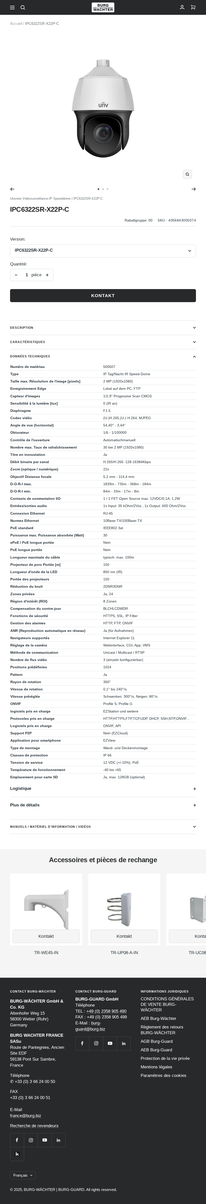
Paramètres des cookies (163, 1075)
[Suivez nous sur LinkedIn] (58, 1140)
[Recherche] (23, 7)
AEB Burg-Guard (156, 1050)
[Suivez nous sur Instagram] (31, 1140)
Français (20, 1175)
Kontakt (103, 295)
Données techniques (30, 356)
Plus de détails (24, 805)
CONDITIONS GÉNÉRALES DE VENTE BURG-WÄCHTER (167, 1004)
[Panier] (193, 7)
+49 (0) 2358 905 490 (106, 1011)
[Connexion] (182, 7)
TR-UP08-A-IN (124, 952)
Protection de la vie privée (165, 1058)
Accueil (16, 23)
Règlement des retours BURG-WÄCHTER (162, 1030)
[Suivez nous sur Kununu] (17, 1154)
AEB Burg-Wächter (158, 1018)
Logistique (20, 788)
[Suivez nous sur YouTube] (45, 1140)
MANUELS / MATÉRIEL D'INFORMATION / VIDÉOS (50, 827)
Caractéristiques (27, 342)
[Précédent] (12, 189)
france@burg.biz (25, 1115)
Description (21, 328)
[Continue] (194, 189)
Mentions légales (156, 1067)
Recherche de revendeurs (34, 1125)
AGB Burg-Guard (157, 1041)
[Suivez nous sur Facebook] (17, 1140)
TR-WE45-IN (46, 952)
